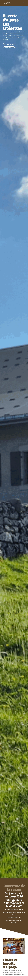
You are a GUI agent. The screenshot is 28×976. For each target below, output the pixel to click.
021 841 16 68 (9, 44)
